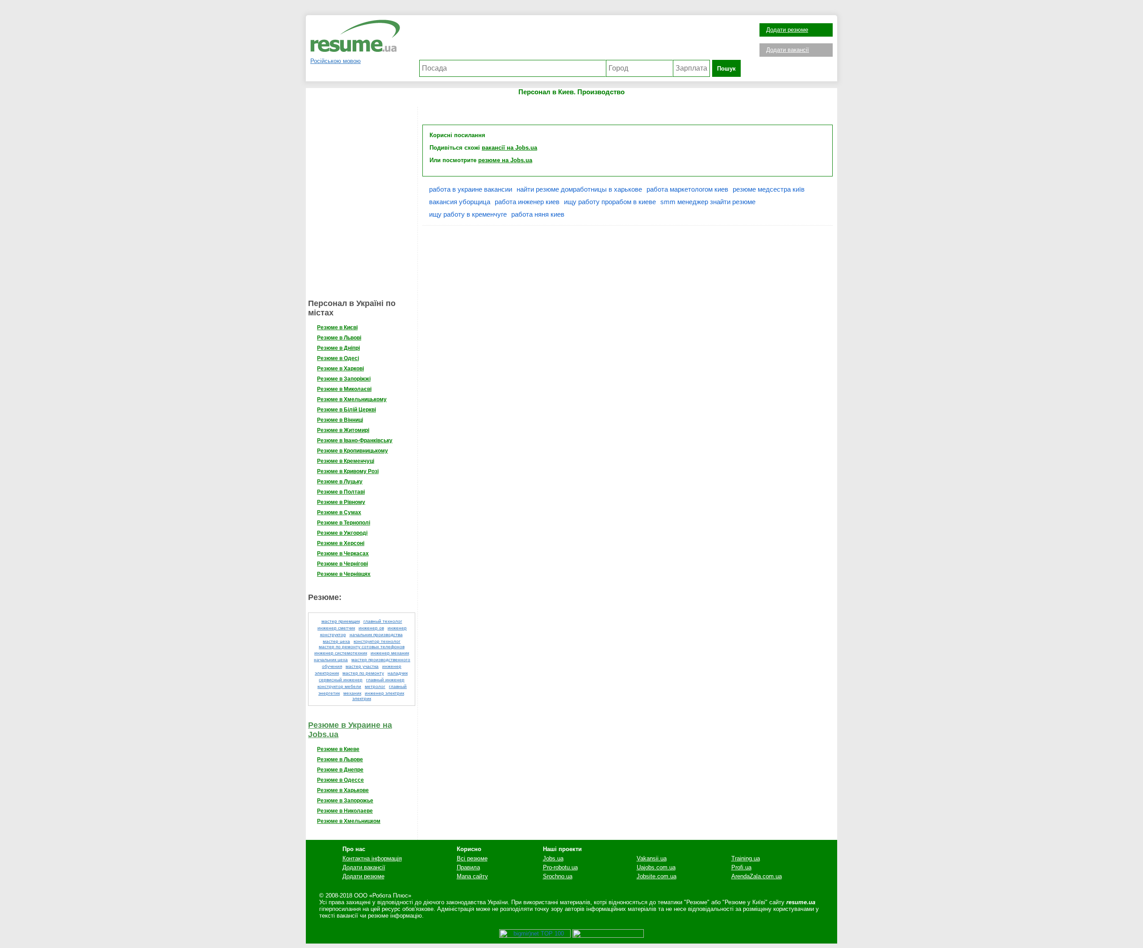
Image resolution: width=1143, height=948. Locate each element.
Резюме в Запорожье (345, 800)
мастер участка (362, 666)
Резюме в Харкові (340, 368)
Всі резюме (472, 858)
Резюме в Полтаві (341, 492)
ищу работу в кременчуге (468, 214)
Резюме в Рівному (341, 502)
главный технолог (382, 621)
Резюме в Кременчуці (345, 461)
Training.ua (745, 858)
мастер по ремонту (363, 673)
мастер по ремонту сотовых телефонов (362, 646)
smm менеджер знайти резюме (707, 202)
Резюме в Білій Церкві (346, 410)
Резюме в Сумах (339, 512)
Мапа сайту (472, 876)
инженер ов (371, 627)
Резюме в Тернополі (343, 523)
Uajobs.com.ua (656, 867)
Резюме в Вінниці (340, 420)
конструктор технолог (377, 641)
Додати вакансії (787, 49)
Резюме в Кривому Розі (348, 471)
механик (352, 693)
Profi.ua (741, 867)
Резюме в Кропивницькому (352, 451)
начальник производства (376, 634)
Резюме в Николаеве (345, 811)
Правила (468, 867)
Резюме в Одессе (340, 780)
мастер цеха (336, 641)
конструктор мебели (339, 686)
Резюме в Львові (339, 338)
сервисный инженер (341, 679)
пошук (726, 68)
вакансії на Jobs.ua (509, 147)
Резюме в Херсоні (340, 543)
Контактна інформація (372, 858)
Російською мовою (335, 61)
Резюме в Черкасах (343, 553)
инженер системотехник (340, 652)
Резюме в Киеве (338, 749)
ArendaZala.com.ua (756, 876)
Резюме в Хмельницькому (352, 399)
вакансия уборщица (459, 202)
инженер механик (390, 652)
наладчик (398, 673)
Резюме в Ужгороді (342, 533)
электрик (361, 698)
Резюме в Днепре (340, 770)
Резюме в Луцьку (340, 481)
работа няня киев (537, 214)
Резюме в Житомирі (343, 430)
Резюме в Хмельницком (348, 821)
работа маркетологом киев (687, 189)
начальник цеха (331, 659)
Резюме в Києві (337, 327)
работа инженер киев (527, 202)
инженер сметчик (336, 627)
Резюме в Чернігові (342, 564)
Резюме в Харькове (343, 790)
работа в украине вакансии (470, 189)
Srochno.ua (557, 876)
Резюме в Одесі (338, 358)
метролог (375, 686)
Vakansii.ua (652, 858)
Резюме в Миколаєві (344, 389)
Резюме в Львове (340, 759)
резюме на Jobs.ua (505, 160)
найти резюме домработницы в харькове (579, 189)
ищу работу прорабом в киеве (610, 202)
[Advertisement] (580, 40)
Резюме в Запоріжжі (344, 379)
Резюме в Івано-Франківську (354, 440)
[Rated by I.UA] (608, 935)
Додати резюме (787, 29)
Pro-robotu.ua (560, 867)
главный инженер (385, 679)
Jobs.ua (553, 858)
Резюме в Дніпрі (338, 348)
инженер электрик (384, 693)
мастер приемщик (340, 621)
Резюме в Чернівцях (344, 574)
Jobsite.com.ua (656, 876)
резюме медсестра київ (769, 189)
